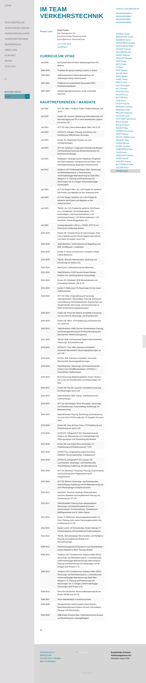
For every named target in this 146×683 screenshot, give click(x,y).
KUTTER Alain (122, 98)
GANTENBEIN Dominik (125, 43)
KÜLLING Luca (122, 95)
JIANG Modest (122, 76)
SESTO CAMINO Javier (125, 137)
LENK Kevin (121, 101)
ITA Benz (119, 67)
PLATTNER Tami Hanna (126, 119)
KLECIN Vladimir (123, 85)
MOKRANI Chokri (123, 110)
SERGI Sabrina (122, 134)
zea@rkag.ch (62, 47)
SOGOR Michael (122, 143)
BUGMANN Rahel (123, 40)
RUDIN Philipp (122, 128)
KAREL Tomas (122, 79)
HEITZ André (121, 64)
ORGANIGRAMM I (123, 19)
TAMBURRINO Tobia (124, 149)
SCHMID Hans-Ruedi (124, 131)
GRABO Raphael (123, 55)
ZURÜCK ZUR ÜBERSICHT (127, 9)
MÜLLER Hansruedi (124, 113)
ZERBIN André (122, 171)
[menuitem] (17, 22)
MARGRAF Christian (124, 107)
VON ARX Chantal (123, 161)
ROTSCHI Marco (123, 125)
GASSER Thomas (123, 49)
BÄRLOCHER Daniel (124, 37)
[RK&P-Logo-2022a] (17, 9)
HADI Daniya (121, 61)
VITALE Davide (122, 158)
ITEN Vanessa (122, 70)
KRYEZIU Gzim (122, 92)
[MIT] (43, 633)
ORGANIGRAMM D (124, 13)
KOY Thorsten (121, 89)
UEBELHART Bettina (124, 155)
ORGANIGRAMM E (124, 22)
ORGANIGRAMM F (124, 16)
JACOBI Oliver (122, 73)
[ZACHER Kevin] (144, 341)
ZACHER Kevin (122, 168)
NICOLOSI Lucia (122, 116)
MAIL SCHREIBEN (48, 661)
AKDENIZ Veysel (123, 34)
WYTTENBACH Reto (124, 164)
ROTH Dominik (122, 122)
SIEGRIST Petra (122, 140)
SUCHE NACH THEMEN (50, 658)
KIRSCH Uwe (121, 82)
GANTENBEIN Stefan (125, 46)
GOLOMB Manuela (123, 52)
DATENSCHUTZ (47, 652)
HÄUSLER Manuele (124, 58)
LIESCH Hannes (122, 104)
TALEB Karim (121, 152)
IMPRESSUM (45, 655)
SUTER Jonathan (123, 146)
